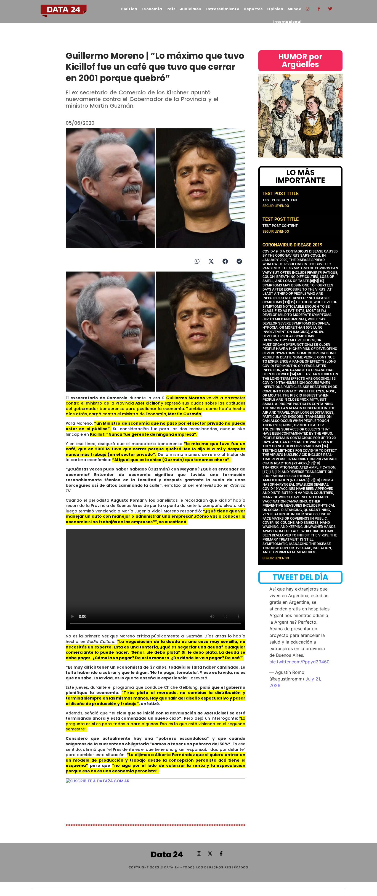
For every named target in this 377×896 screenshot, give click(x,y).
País (171, 9)
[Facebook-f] (319, 8)
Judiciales (190, 9)
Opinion (275, 9)
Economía (152, 9)
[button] (197, 261)
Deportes (253, 9)
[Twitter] (330, 8)
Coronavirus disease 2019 (292, 245)
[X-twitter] (210, 853)
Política (129, 9)
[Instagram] (308, 8)
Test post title (280, 193)
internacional (287, 21)
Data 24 (167, 854)
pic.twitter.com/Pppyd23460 (299, 661)
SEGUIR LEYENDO (275, 206)
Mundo (294, 9)
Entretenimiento (222, 9)
